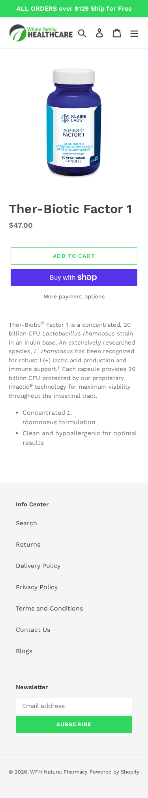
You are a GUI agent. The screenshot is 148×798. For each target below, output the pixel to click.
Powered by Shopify (114, 772)
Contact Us (33, 629)
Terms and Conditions (49, 608)
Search (26, 523)
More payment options (74, 296)
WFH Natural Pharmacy (59, 772)
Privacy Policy (37, 587)
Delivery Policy (38, 565)
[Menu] (134, 33)
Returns (28, 544)
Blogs (24, 651)
